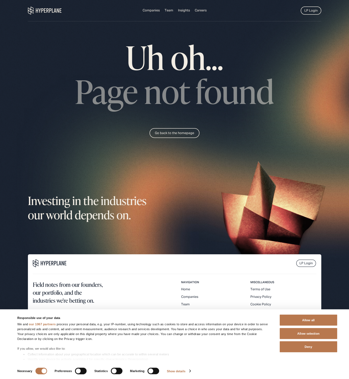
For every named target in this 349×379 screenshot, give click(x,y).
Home (185, 289)
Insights (184, 10)
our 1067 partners (42, 324)
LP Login (311, 10)
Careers (201, 10)
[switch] (81, 371)
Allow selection (308, 333)
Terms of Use (260, 289)
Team (169, 10)
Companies (151, 10)
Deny (308, 346)
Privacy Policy (260, 297)
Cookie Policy (260, 304)
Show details (176, 371)
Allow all (308, 320)
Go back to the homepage (174, 133)
